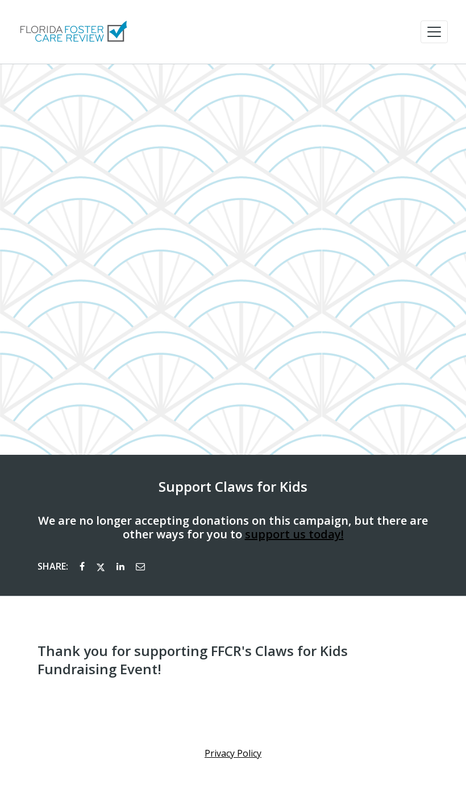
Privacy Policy (233, 753)
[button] (434, 31)
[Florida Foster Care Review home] (72, 32)
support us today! (294, 534)
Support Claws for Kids (233, 487)
